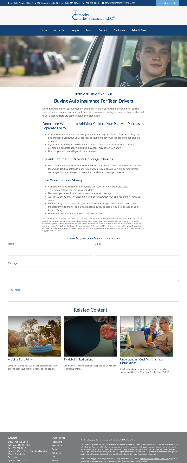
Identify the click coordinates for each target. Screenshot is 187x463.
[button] (44, 30)
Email (98, 243)
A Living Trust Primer (21, 359)
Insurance (56, 452)
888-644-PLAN (24, 444)
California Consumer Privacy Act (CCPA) (154, 458)
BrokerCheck (131, 440)
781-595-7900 (92, 2)
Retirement (57, 441)
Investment (57, 445)
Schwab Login (169, 2)
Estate (54, 449)
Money (55, 460)
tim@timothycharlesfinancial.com (120, 2)
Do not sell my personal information (134, 461)
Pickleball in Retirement (78, 359)
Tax (53, 456)
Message (13, 263)
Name (11, 243)
